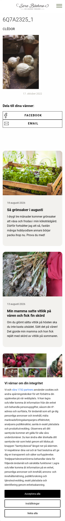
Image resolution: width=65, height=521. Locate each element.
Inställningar (32, 503)
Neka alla (32, 513)
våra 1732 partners (22, 389)
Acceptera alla (32, 493)
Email (33, 123)
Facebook (33, 115)
